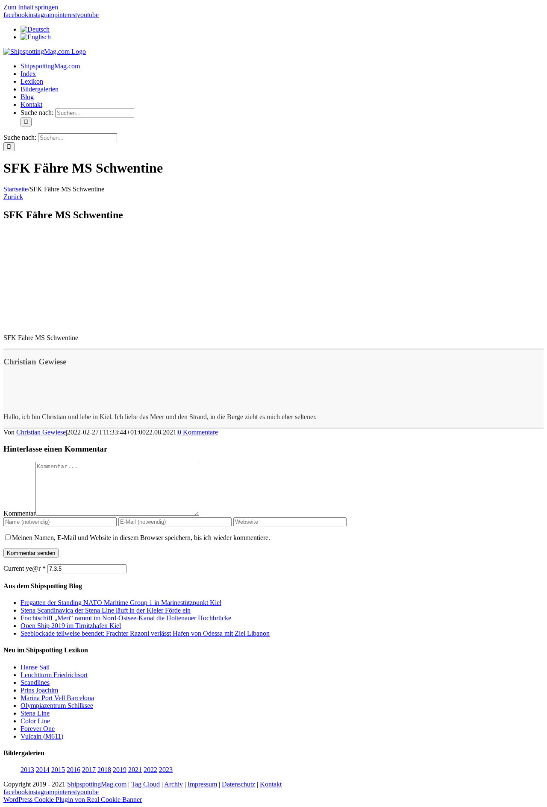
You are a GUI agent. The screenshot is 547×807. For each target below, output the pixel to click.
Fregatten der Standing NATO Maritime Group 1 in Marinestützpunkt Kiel (121, 602)
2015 (58, 769)
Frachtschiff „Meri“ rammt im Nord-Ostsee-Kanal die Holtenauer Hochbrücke (126, 618)
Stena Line (35, 713)
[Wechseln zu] (35, 29)
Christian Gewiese (34, 361)
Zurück (13, 196)
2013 (27, 769)
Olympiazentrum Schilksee (57, 705)
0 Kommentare (198, 432)
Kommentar (19, 513)
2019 (119, 769)
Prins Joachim (39, 690)
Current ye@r (24, 568)
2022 (150, 769)
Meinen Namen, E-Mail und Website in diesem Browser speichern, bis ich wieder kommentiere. (141, 537)
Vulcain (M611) (42, 736)
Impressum (202, 784)
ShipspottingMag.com (96, 784)
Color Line (35, 721)
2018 (104, 769)
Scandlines (35, 682)
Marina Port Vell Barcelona (57, 697)
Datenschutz (238, 784)
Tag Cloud (145, 784)
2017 (89, 769)
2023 (166, 769)
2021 (135, 769)
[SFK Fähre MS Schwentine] (67, 323)
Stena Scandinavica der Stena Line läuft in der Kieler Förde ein (106, 610)
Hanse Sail (35, 667)
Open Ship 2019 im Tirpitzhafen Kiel (71, 625)
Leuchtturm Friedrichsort (54, 674)
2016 (73, 769)
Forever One (38, 728)
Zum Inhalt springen (30, 7)
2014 (43, 769)
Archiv (173, 784)
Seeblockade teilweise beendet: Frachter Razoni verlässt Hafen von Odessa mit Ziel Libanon (145, 633)
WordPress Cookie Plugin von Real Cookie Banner (72, 799)
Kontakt (271, 784)
